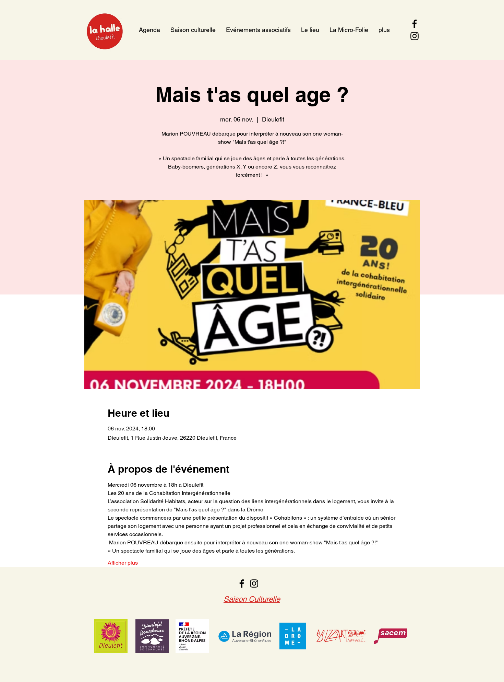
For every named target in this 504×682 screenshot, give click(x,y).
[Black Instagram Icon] (414, 36)
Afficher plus (123, 562)
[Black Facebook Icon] (414, 23)
